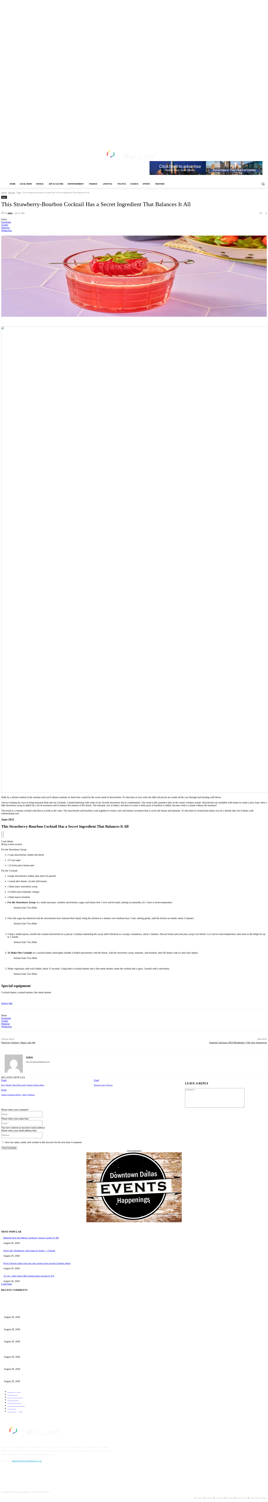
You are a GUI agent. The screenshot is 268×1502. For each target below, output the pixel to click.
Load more (6, 1284)
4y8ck (10, 213)
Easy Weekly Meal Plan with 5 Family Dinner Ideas (22, 1085)
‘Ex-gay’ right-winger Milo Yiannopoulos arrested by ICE (28, 1276)
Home (4, 192)
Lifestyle (11, 192)
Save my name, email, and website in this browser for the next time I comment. (43, 1142)
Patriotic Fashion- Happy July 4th (18, 1042)
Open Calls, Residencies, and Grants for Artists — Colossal (29, 1250)
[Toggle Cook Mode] (2, 834)
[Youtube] (256, 140)
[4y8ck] (3, 213)
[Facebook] (239, 140)
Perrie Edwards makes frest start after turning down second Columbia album (36, 1263)
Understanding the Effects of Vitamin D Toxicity (25, 1336)
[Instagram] (243, 140)
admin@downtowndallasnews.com (27, 1461)
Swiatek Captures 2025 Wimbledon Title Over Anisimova (238, 1042)
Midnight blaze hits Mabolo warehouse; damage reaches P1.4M (31, 1238)
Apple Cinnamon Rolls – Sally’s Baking (18, 1095)
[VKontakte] (36, 1475)
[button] (263, 184)
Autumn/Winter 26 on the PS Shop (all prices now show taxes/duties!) (34, 1324)
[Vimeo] (252, 140)
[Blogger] (4, 1475)
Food (19, 192)
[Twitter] (248, 140)
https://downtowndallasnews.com (37, 1062)
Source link (6, 1003)
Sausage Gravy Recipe (103, 1085)
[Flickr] (20, 1475)
